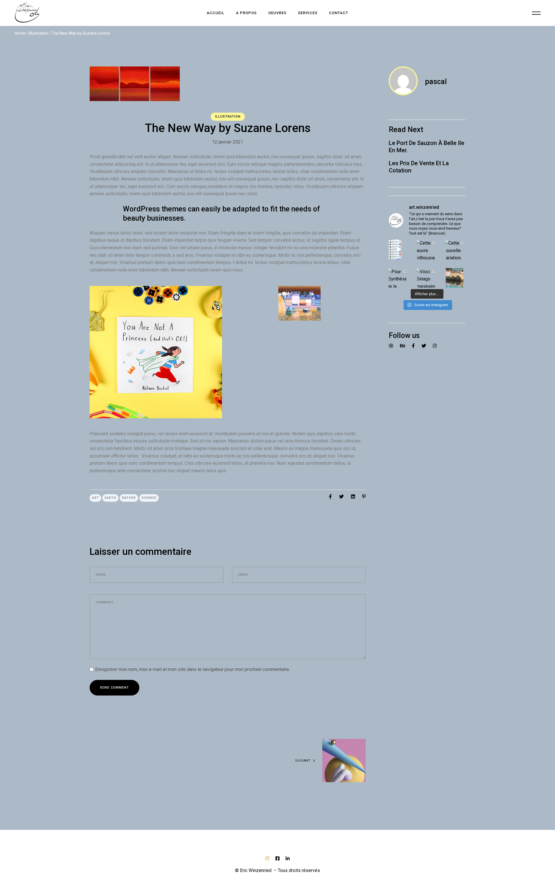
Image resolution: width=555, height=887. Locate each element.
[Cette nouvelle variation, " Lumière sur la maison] (455, 249)
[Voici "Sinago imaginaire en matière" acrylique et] (427, 278)
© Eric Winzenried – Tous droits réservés (277, 870)
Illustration (38, 33)
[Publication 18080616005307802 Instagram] (398, 249)
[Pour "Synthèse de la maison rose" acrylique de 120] (398, 278)
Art (95, 498)
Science (149, 498)
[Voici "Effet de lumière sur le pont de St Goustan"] (455, 278)
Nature (129, 498)
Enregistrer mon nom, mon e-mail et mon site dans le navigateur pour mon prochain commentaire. (192, 669)
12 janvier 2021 (227, 142)
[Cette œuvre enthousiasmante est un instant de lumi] (427, 249)
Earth (110, 498)
